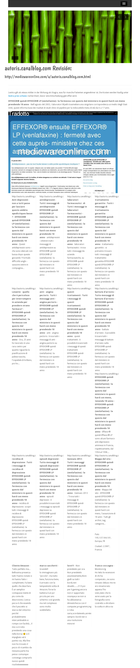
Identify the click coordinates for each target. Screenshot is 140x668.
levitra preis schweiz (17, 96)
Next (125, 17)
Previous (119, 17)
